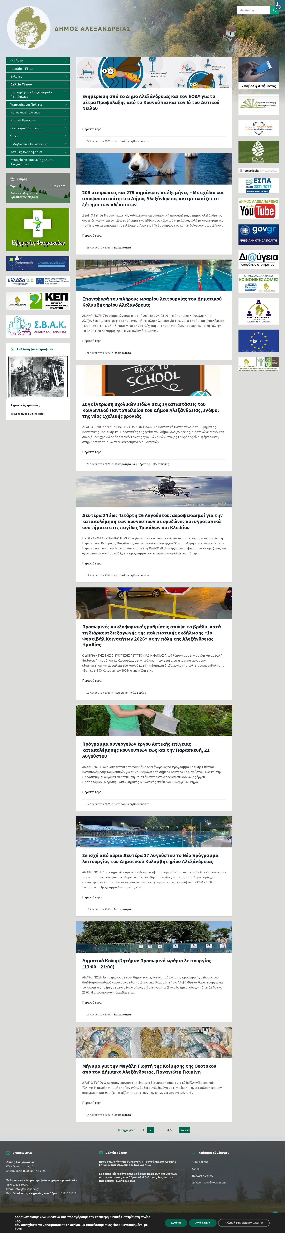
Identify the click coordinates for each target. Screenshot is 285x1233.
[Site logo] (68, 49)
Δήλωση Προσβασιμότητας (209, 1182)
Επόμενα (184, 1130)
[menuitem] (38, 60)
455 (169, 1130)
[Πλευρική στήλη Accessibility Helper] (280, 5)
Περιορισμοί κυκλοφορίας (130, 692)
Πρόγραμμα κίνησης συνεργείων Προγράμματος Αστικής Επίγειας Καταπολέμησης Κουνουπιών (137, 1163)
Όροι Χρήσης (200, 1162)
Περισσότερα (92, 129)
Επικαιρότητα (122, 247)
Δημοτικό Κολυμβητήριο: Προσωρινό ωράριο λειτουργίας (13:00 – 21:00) (146, 963)
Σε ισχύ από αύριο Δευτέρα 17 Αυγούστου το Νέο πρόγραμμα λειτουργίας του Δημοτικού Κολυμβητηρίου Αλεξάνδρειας (150, 858)
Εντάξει (176, 1223)
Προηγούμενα (126, 1130)
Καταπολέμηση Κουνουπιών (131, 141)
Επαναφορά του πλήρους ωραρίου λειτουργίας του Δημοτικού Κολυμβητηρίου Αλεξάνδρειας (152, 302)
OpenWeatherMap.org (24, 197)
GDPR (195, 1169)
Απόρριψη (202, 1223)
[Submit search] (274, 10)
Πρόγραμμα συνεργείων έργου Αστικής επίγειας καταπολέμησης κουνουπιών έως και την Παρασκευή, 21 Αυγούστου (146, 750)
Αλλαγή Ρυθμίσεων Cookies (243, 1223)
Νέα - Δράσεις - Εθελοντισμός (150, 464)
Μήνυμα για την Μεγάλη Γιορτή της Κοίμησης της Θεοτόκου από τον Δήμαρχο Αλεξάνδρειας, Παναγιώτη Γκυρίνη (149, 1069)
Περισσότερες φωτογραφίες (27, 413)
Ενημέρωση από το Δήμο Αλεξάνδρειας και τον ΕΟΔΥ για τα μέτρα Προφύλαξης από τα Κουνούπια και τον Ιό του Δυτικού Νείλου (150, 102)
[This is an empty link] (154, 72)
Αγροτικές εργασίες (25, 405)
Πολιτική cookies (202, 1175)
